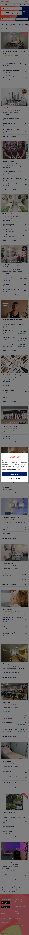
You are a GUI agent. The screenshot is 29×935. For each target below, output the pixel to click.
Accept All (14, 474)
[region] (14, 467)
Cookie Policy (16, 469)
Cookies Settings (14, 478)
